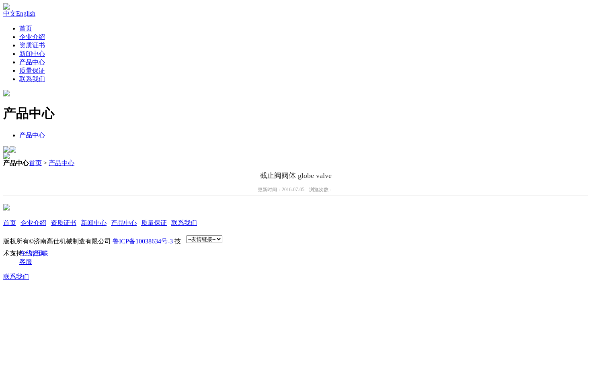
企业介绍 (32, 36)
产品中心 (32, 62)
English (25, 13)
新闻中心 (32, 53)
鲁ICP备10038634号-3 (143, 241)
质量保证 (32, 70)
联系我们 (32, 79)
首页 (25, 28)
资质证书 (32, 45)
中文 (9, 13)
